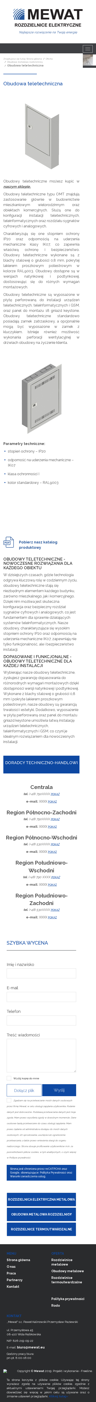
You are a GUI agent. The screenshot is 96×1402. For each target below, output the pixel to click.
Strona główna (34, 59)
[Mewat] (48, 19)
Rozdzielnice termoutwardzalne (41, 1229)
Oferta (49, 59)
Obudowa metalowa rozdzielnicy (25, 62)
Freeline (86, 1371)
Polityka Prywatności (53, 1172)
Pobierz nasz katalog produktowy (38, 545)
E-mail (12, 987)
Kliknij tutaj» (58, 1396)
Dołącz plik (24, 1090)
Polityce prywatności (19, 1157)
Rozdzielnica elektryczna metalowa (41, 1199)
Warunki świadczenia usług (27, 1176)
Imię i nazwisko (20, 964)
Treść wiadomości (23, 1035)
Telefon (14, 1011)
